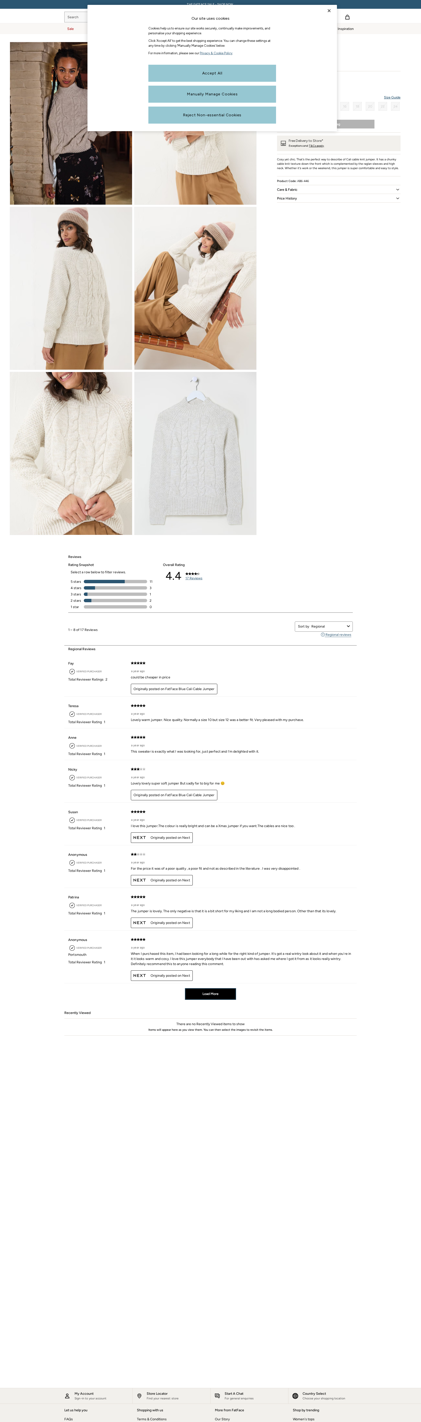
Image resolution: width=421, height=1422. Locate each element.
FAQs (68, 1419)
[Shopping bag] (347, 17)
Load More (210, 994)
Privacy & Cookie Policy (216, 53)
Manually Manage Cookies (212, 94)
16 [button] (344, 106)
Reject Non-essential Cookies (212, 115)
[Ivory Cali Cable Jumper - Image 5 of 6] (71, 453)
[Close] (329, 10)
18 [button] (357, 106)
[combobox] (328, 626)
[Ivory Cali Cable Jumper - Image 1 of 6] (71, 123)
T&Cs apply (316, 145)
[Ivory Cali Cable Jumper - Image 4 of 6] (195, 288)
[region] (212, 68)
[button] (339, 189)
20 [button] (370, 106)
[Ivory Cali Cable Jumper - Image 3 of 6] (71, 288)
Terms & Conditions (152, 1419)
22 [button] (383, 106)
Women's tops (304, 1419)
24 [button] (395, 106)
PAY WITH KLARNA (210, 4)
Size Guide (392, 97)
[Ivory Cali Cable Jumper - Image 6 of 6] (195, 453)
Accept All (212, 73)
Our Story (222, 1419)
